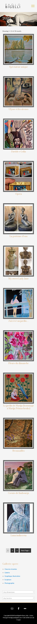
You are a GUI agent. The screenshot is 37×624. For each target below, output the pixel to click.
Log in (19, 620)
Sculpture (8, 580)
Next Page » (25, 551)
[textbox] (18, 592)
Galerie (7, 572)
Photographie (9, 583)
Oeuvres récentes (11, 569)
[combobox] (18, 592)
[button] (33, 6)
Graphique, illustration (12, 576)
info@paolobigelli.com (15, 617)
